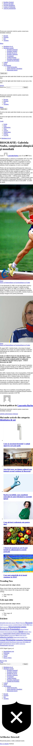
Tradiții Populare (11, 57)
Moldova (6, 635)
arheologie (13, 622)
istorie (20, 631)
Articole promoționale (10, 8)
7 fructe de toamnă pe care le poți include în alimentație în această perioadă (15, 550)
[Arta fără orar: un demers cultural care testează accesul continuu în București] (18, 457)
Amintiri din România (13, 60)
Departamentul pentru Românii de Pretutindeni (13, 628)
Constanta (11, 624)
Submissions (7, 127)
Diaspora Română (9, 3)
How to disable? (4, 744)
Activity (6, 130)
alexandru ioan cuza (5, 622)
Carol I (1, 624)
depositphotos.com (9, 651)
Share (1, 281)
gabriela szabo (4, 414)
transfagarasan (22, 643)
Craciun (24, 624)
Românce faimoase (12, 54)
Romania (10, 639)
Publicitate (6, 653)
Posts (5, 126)
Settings (6, 133)
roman (26, 637)
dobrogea (22, 629)
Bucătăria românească (13, 59)
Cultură (6, 62)
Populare (6, 37)
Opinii (5, 64)
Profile (5, 124)
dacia (31, 624)
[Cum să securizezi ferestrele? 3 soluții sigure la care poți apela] (18, 432)
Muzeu (17, 635)
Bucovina (22, 622)
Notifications (7, 132)
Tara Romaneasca (7, 643)
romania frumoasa (23, 640)
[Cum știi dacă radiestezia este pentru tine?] (18, 510)
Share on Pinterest (5, 282)
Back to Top (3, 660)
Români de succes (12, 53)
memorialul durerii (9, 633)
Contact (6, 654)
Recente (6, 35)
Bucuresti (28, 623)
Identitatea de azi (8, 46)
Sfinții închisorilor (12, 67)
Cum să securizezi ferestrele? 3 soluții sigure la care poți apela (17, 445)
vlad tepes (11, 645)
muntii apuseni (12, 635)
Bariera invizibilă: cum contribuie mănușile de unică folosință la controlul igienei (18, 497)
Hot (5, 39)
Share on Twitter (25, 282)
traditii (17, 643)
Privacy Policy (8, 657)
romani (3, 640)
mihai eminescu (21, 633)
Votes (5, 129)
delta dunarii (5, 627)
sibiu (24, 642)
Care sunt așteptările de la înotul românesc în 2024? (15, 576)
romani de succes (5, 642)
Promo (5, 656)
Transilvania (4, 645)
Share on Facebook (15, 282)
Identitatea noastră (9, 48)
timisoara (13, 643)
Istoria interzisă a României (14, 68)
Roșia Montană (13, 642)
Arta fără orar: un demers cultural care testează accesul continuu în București (18, 470)
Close (1, 662)
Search (25, 87)
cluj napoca (6, 624)
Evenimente (10, 56)
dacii (1, 627)
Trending (6, 40)
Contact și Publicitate (9, 7)
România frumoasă (12, 49)
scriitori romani (19, 642)
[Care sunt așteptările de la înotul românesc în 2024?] (18, 563)
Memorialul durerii (12, 70)
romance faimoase (13, 414)
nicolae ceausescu (22, 635)
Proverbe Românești (9, 5)
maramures (26, 631)
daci (28, 625)
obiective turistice (6, 637)
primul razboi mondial (19, 637)
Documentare (7, 65)
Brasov (18, 622)
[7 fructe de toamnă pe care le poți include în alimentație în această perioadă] (18, 536)
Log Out (6, 135)
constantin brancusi (17, 624)
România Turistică (9, 2)
